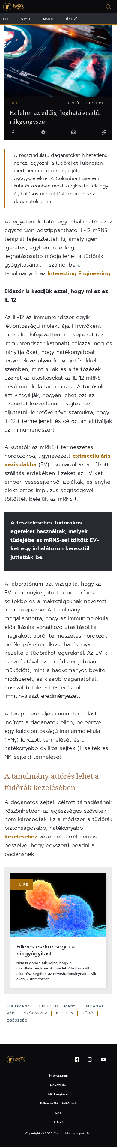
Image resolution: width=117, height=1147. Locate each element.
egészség (17, 1020)
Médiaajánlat (58, 1094)
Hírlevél (72, 19)
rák (11, 1013)
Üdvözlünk (58, 1085)
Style (26, 19)
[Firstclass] (14, 6)
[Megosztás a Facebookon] (13, 132)
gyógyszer (36, 1013)
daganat (95, 1006)
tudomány (19, 1006)
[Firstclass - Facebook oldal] (77, 1059)
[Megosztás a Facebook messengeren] (43, 132)
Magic (48, 19)
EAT (59, 1112)
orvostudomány (58, 1006)
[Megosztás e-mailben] (73, 132)
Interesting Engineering (79, 273)
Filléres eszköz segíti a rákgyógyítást (45, 950)
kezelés (65, 1013)
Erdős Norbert (86, 103)
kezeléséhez (20, 836)
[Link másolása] (103, 132)
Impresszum (58, 1075)
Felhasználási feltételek (58, 1103)
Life (6, 19)
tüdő (88, 1013)
